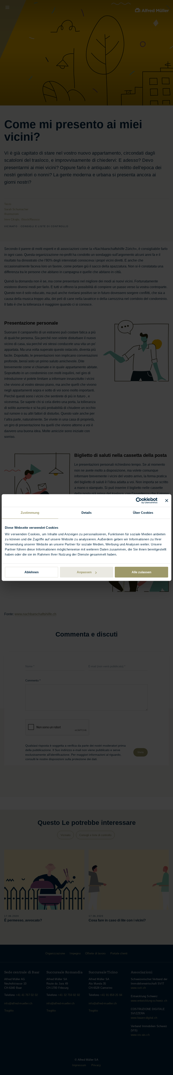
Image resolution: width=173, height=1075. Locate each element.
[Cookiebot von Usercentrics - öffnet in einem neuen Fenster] (138, 500)
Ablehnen (31, 572)
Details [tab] (86, 512)
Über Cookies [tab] (143, 512)
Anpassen (84, 572)
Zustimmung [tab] (30, 512)
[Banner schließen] (166, 500)
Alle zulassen (141, 572)
